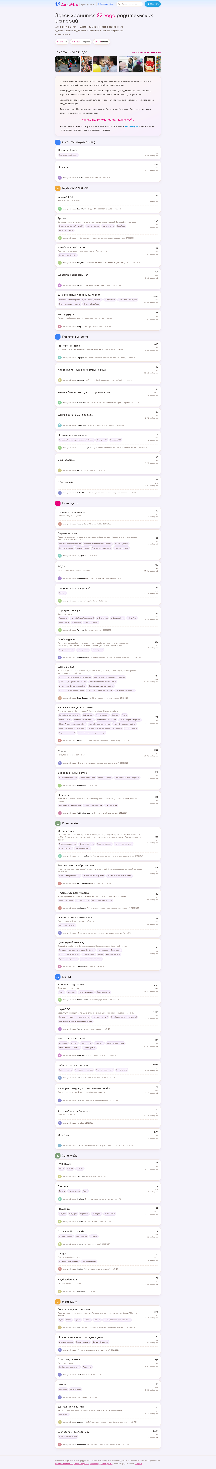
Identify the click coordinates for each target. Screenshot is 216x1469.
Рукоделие (64, 1164)
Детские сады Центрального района (72, 686)
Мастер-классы (74, 1191)
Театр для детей (88, 954)
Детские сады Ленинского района (71, 690)
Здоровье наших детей (72, 773)
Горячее (78, 1320)
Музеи (100, 954)
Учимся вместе (121, 1070)
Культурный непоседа (72, 942)
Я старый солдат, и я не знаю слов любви (84, 1088)
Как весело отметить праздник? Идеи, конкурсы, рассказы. (80, 300)
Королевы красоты (103, 992)
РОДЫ (62, 566)
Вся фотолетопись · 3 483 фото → (146, 52)
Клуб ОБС (64, 1009)
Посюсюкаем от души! (67, 925)
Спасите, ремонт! (69, 1359)
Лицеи (124, 715)
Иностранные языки (104, 844)
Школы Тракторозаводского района (72, 724)
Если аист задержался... (73, 512)
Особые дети (66, 639)
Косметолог (72, 992)
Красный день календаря (128, 300)
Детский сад (66, 667)
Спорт (62, 751)
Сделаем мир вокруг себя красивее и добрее (75, 1021)
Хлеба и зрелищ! (89, 1048)
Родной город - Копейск (67, 255)
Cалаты (69, 1320)
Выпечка (87, 1320)
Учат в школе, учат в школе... (76, 707)
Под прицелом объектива (68, 155)
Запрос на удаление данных (101, 1463)
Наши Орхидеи (75, 1389)
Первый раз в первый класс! (69, 715)
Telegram (138, 1463)
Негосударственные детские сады (100, 690)
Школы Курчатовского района (124, 724)
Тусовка (63, 218)
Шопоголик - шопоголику (73, 1432)
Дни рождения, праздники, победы (79, 295)
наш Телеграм (131, 126)
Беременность (67, 533)
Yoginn (61, 992)
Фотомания (63, 1043)
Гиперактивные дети (66, 650)
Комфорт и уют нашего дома (69, 1367)
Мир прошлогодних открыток (69, 304)
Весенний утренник (66, 230)
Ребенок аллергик (104, 778)
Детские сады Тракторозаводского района (75, 677)
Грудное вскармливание (93, 805)
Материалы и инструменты (68, 1261)
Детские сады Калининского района (103, 682)
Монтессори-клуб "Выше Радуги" (109, 950)
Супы (61, 1320)
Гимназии (115, 715)
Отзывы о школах (102, 715)
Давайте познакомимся (73, 275)
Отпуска (63, 1135)
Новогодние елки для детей (91, 959)
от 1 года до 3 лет (117, 618)
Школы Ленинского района (83, 720)
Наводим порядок (82, 1342)
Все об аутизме (97, 650)
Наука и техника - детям (123, 844)
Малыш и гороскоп (91, 622)
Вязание (70, 1169)
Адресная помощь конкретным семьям (83, 370)
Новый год (121, 226)
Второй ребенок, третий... (75, 588)
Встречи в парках (92, 226)
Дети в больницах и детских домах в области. (87, 392)
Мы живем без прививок (68, 778)
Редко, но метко (108, 226)
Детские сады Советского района (101, 686)
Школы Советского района (106, 720)
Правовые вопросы (121, 548)
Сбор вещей (65, 482)
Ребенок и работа (65, 1070)
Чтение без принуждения (74, 893)
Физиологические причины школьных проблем (105, 728)
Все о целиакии (83, 650)
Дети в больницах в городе (75, 415)
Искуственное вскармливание (70, 805)
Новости (63, 167)
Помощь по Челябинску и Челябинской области (76, 440)
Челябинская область (71, 247)
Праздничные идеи (89, 1261)
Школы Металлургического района (72, 728)
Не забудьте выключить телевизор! (124, 1017)
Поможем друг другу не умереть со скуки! (74, 1017)
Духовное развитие (87, 844)
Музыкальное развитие (67, 844)
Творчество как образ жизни (76, 865)
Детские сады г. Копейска (125, 690)
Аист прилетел (110, 300)
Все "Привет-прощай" (100, 1017)
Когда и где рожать (66, 548)
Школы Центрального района (130, 720)
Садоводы (63, 1389)
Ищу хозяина (63, 1414)
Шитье (61, 1169)
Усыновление (66, 460)
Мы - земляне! (66, 315)
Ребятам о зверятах (113, 954)
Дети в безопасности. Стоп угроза (127, 778)
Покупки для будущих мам (101, 548)
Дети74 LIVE (66, 197)
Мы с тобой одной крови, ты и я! (82, 618)
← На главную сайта (105, 4)
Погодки (62, 593)
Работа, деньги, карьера (73, 1065)
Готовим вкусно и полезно (74, 1309)
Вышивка (80, 1169)
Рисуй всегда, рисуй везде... (69, 876)
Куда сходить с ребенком (68, 959)
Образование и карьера (84, 1070)
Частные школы (64, 720)
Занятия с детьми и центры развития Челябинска (76, 950)
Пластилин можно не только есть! (120, 876)
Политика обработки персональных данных (72, 1463)
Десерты (97, 1320)
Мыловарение (110, 1214)
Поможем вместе (69, 346)
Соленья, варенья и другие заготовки (117, 1320)
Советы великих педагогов (102, 900)
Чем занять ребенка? (82, 848)
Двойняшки (76, 622)
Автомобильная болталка (74, 1111)
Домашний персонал (100, 1342)
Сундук (62, 1253)
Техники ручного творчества (93, 876)
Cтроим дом (87, 1367)
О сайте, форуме (68, 150)
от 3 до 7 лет (132, 618)
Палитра (64, 1209)
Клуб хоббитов (67, 1279)
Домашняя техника (66, 1342)
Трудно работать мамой (115, 1043)
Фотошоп (74, 1043)
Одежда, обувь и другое (68, 1437)
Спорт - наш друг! (65, 848)
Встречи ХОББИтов (65, 1236)
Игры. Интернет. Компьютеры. (69, 1048)
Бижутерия (73, 1214)
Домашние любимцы (71, 1407)
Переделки (84, 1214)
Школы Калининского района (99, 724)
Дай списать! (87, 715)
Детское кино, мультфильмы (69, 954)
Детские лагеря (131, 728)
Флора (62, 1384)
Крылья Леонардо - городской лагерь (91, 733)
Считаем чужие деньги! (104, 1070)
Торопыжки (63, 618)
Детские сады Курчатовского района (72, 682)
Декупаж (62, 1214)
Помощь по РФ (102, 440)
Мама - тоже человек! (71, 1038)
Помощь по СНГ (115, 440)
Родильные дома (83, 548)
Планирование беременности (70, 544)
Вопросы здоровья (121, 544)
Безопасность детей (87, 778)
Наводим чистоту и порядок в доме (80, 1337)
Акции (85, 1191)
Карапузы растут (69, 610)
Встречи (62, 1191)
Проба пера (99, 1043)
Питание (64, 795)
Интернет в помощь (66, 900)
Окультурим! (66, 831)
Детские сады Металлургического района (109, 677)
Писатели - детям (82, 900)
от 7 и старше (64, 622)
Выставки (93, 1236)
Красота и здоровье (71, 984)
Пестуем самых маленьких (75, 917)
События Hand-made (71, 1231)
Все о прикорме (111, 805)
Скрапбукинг (96, 1214)
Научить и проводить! (67, 733)
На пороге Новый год (91, 304)
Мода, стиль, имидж (86, 992)
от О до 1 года (102, 618)
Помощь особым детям (73, 435)
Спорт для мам (86, 1043)
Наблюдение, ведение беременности (97, 544)
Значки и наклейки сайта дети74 (71, 226)
